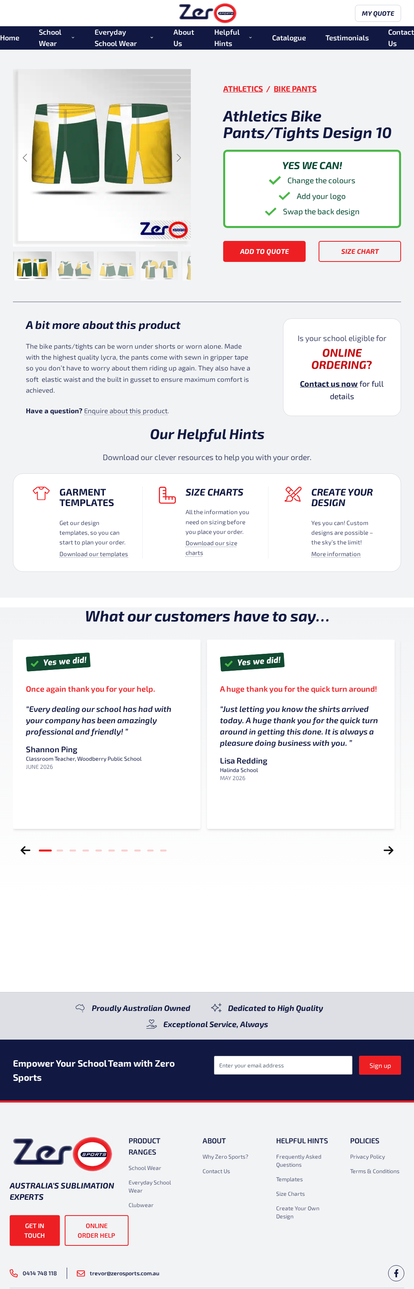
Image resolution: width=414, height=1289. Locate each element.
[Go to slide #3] (116, 265)
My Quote (378, 13)
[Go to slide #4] (158, 265)
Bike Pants (295, 88)
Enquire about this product (125, 410)
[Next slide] (178, 157)
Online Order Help (96, 1230)
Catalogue (289, 37)
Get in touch (34, 1230)
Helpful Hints (227, 37)
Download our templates (93, 553)
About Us (183, 37)
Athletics (243, 88)
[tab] (45, 850)
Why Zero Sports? (225, 1156)
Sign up (380, 1065)
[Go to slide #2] (74, 265)
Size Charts (214, 492)
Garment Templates (86, 497)
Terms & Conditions (374, 1171)
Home (9, 37)
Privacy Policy (367, 1156)
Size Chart (360, 251)
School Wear (50, 37)
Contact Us (401, 37)
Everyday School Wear (116, 37)
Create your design (342, 497)
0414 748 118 (40, 1273)
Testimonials (347, 37)
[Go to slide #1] (32, 265)
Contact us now (329, 383)
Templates (289, 1179)
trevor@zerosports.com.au (124, 1273)
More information (336, 553)
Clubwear (141, 1204)
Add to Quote (264, 251)
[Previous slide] (25, 157)
